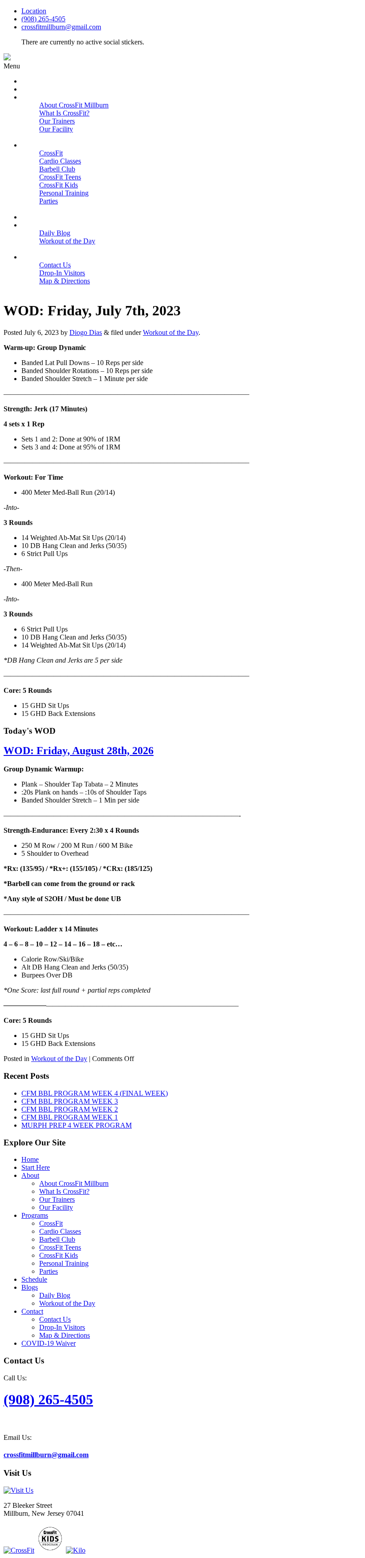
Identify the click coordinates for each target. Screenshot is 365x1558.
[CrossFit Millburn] (7, 58)
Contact (32, 1311)
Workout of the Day (171, 332)
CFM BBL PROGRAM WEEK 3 (69, 1101)
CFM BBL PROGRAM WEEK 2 (69, 1109)
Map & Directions (64, 1335)
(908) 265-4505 (43, 19)
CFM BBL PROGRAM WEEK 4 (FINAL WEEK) (94, 1093)
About (30, 1175)
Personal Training (64, 1263)
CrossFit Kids (58, 1255)
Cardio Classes (60, 1231)
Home (30, 1159)
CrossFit (51, 1223)
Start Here (35, 1167)
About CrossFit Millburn (74, 1183)
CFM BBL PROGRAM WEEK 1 (69, 1117)
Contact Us (55, 1319)
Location (33, 11)
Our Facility (56, 1207)
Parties (48, 1271)
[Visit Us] (18, 1490)
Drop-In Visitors (62, 1327)
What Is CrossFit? (64, 1191)
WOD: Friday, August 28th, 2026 (79, 750)
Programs (34, 1215)
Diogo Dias (85, 332)
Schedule (34, 1279)
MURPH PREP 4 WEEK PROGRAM (76, 1125)
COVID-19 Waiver (48, 1343)
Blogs (29, 1287)
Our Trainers (57, 1199)
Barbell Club (57, 1239)
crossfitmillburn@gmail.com (61, 27)
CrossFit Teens (60, 1247)
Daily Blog (54, 1295)
